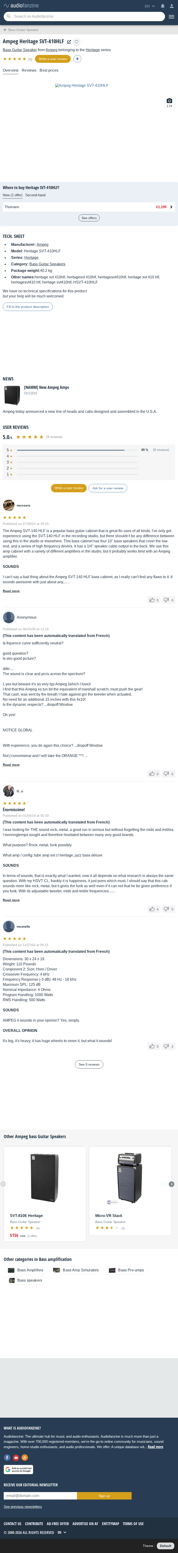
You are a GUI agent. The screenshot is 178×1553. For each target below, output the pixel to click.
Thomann (12, 207)
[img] (15, 59)
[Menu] (171, 16)
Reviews (29, 70)
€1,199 (161, 207)
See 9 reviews (89, 1064)
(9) (30, 59)
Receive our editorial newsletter (31, 1484)
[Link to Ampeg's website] (68, 42)
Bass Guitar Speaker (20, 50)
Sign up (104, 1496)
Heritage (93, 50)
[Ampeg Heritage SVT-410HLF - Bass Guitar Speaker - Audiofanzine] (21, 5)
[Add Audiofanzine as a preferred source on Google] (18, 1469)
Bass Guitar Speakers (47, 264)
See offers (89, 218)
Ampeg (51, 50)
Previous (3, 1184)
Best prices (49, 70)
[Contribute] (77, 59)
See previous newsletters (23, 1507)
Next (171, 1184)
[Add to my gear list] (76, 42)
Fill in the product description (28, 307)
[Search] (9, 16)
